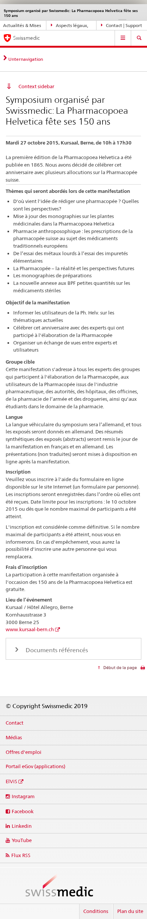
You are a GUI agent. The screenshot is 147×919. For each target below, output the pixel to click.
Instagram (23, 796)
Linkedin (22, 826)
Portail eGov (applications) (35, 766)
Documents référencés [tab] (56, 650)
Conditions (95, 911)
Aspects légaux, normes (69, 26)
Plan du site (130, 911)
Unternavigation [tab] (25, 59)
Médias (14, 737)
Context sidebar (36, 86)
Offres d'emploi (23, 752)
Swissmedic (26, 38)
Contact (14, 723)
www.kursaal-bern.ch (30, 629)
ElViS (11, 781)
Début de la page (119, 667)
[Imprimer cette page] (143, 669)
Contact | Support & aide (121, 26)
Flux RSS (21, 855)
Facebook (23, 811)
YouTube (22, 840)
